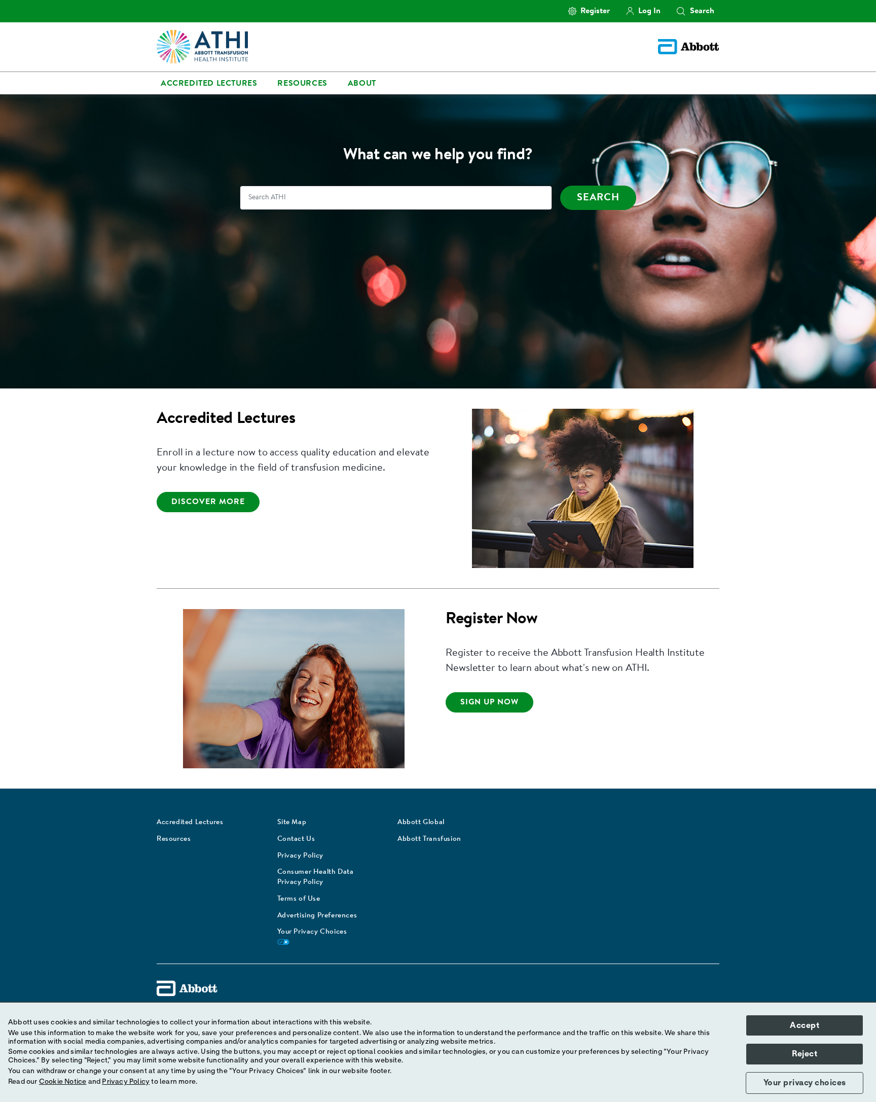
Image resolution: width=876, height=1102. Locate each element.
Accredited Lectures (190, 822)
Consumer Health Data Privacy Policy (315, 877)
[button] (681, 11)
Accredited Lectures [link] (209, 84)
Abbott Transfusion (429, 839)
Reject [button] (804, 1054)
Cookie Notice (63, 1081)
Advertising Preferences (317, 915)
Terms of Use (298, 899)
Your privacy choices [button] (804, 1083)
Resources (174, 839)
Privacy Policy (300, 856)
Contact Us (296, 839)
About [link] (362, 84)
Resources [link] (302, 84)
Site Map (292, 822)
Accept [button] (804, 1025)
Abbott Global (421, 822)
